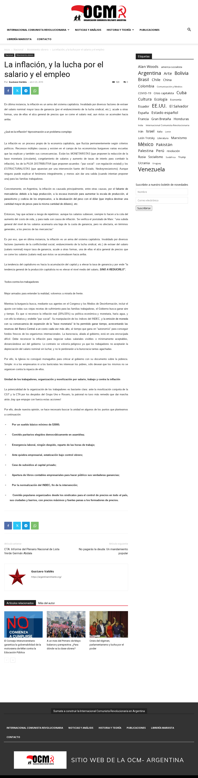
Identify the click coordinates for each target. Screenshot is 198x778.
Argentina (149, 73)
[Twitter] (17, 91)
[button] (189, 30)
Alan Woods (148, 66)
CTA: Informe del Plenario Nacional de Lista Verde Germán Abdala (31, 551)
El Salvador (178, 106)
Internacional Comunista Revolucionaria (36, 30)
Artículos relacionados (20, 603)
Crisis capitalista (164, 93)
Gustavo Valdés (18, 81)
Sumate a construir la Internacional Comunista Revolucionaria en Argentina (99, 711)
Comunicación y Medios (169, 86)
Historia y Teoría (119, 30)
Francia (143, 119)
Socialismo (155, 157)
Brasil (143, 79)
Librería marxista (19, 39)
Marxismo (179, 138)
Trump (182, 157)
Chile (156, 80)
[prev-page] (6, 660)
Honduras (181, 119)
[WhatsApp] (35, 91)
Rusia (142, 157)
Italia (159, 131)
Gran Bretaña (161, 119)
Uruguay (156, 163)
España (143, 113)
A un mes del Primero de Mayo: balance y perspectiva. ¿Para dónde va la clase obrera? (64, 644)
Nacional (18, 49)
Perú (160, 151)
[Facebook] (8, 91)
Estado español (164, 112)
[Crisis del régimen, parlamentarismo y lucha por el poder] (109, 624)
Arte (168, 73)
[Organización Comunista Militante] (99, 13)
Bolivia (182, 73)
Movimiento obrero (38, 49)
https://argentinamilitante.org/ (46, 577)
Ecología (160, 99)
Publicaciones (150, 30)
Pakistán (164, 145)
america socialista (171, 67)
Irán (140, 131)
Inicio (7, 49)
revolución (173, 151)
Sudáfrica (171, 157)
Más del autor (46, 603)
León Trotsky (146, 138)
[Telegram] (26, 91)
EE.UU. (159, 106)
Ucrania (144, 163)
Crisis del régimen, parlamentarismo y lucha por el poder (107, 644)
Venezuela (151, 169)
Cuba (182, 93)
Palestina (145, 151)
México (145, 144)
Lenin (168, 131)
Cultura (145, 99)
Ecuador (143, 106)
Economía (175, 99)
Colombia (146, 86)
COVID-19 (144, 93)
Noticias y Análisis (88, 30)
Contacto (44, 39)
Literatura (162, 138)
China (167, 80)
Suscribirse (144, 208)
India (140, 125)
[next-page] (12, 660)
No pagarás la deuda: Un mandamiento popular (103, 551)
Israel (150, 131)
